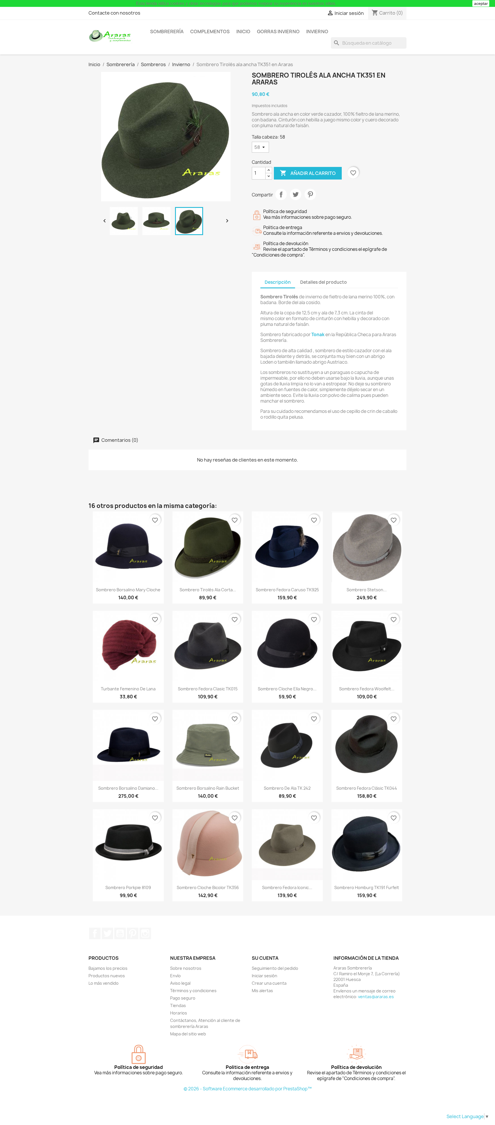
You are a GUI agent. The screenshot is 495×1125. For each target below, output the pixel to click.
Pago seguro (182, 998)
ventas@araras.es (376, 996)
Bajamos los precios (108, 968)
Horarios (178, 1013)
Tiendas (178, 1005)
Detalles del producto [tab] (323, 282)
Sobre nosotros (185, 968)
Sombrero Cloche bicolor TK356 (208, 887)
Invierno (317, 31)
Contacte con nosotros (114, 13)
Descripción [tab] (278, 282)
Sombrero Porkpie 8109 (128, 887)
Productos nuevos (107, 975)
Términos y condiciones (193, 990)
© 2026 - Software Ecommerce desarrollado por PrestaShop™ (248, 1089)
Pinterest (310, 194)
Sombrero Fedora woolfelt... (366, 688)
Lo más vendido (104, 983)
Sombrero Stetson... (367, 589)
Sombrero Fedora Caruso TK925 (287, 589)
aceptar (481, 3)
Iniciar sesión (264, 975)
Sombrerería (167, 31)
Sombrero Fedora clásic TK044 (366, 788)
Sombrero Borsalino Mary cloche (128, 589)
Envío (175, 975)
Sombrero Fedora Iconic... (287, 887)
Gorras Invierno (278, 31)
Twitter (107, 933)
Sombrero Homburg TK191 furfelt (366, 887)
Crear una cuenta (269, 983)
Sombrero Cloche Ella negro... (287, 688)
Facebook (95, 933)
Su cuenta (265, 958)
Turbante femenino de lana (128, 688)
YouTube (120, 933)
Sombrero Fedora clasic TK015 (207, 688)
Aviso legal (180, 983)
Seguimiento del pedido (275, 968)
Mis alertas (262, 990)
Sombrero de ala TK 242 (287, 788)
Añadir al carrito (308, 173)
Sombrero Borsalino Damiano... (128, 788)
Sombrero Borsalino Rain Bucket (207, 788)
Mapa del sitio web (188, 1034)
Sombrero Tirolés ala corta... (208, 589)
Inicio (243, 31)
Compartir (281, 194)
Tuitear (295, 194)
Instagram (145, 933)
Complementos (210, 31)
